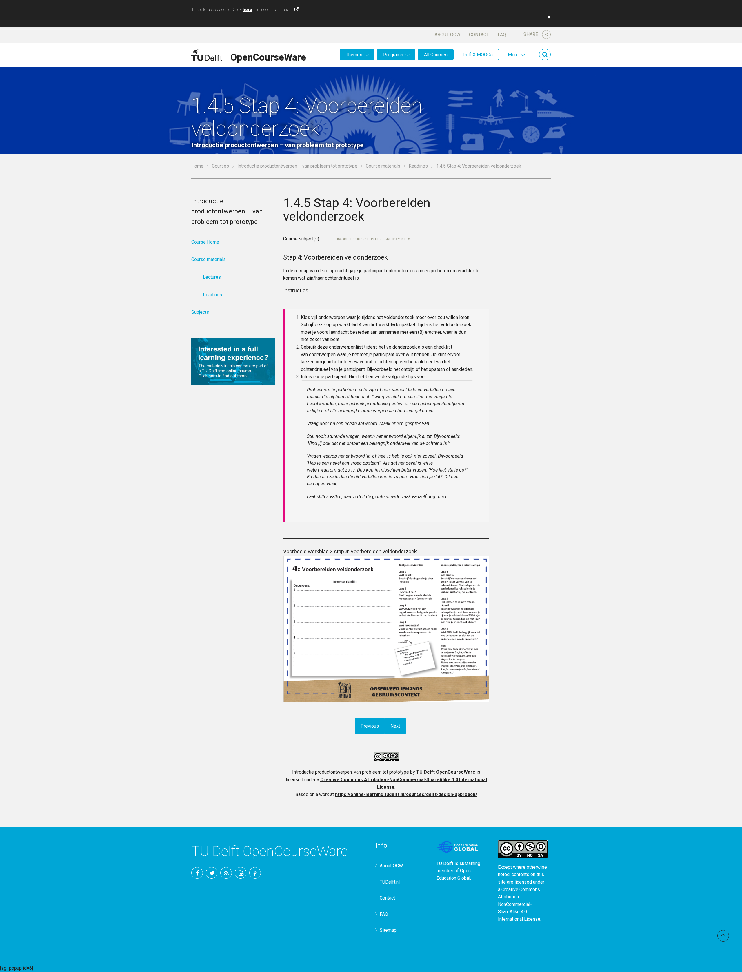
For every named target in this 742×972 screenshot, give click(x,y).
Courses (220, 166)
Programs (393, 54)
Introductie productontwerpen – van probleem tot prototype (297, 166)
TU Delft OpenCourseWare (445, 772)
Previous (370, 726)
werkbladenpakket (396, 324)
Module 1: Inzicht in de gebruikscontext (375, 239)
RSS (226, 873)
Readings (418, 166)
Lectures (212, 277)
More (513, 54)
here (247, 9)
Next (395, 726)
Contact (479, 34)
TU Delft (255, 873)
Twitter (211, 873)
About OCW (447, 34)
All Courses (436, 54)
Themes (354, 54)
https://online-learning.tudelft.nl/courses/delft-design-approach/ (406, 794)
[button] (547, 17)
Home (197, 166)
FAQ (502, 34)
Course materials (383, 166)
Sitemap (388, 930)
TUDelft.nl (390, 882)
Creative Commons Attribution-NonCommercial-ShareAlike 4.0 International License (519, 904)
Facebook (197, 873)
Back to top (723, 936)
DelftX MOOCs (478, 54)
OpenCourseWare (268, 56)
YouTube (240, 873)
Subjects (200, 312)
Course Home (205, 242)
